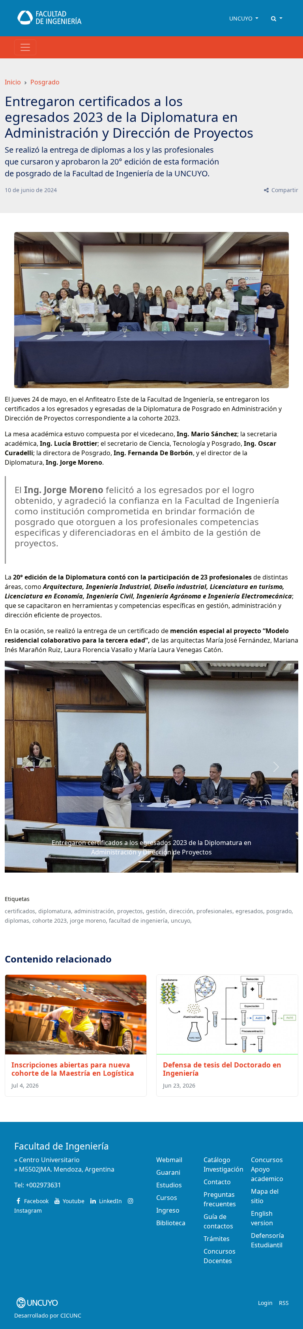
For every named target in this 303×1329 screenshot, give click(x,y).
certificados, (21, 911)
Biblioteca (170, 1223)
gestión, (156, 911)
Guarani (168, 1172)
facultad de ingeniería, (139, 920)
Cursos (166, 1197)
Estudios (169, 1185)
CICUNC (70, 1315)
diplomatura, (55, 911)
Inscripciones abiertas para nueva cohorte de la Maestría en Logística (72, 1069)
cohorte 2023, (50, 920)
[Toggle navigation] (25, 47)
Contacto (217, 1182)
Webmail (169, 1159)
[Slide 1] (159, 861)
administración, (95, 911)
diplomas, (18, 920)
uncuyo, (181, 920)
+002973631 (43, 1185)
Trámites (217, 1238)
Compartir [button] (284, 190)
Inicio (13, 82)
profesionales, (215, 911)
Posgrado (45, 82)
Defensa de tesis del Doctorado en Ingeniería (222, 1069)
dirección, (182, 911)
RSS (284, 1303)
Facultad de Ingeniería (61, 1146)
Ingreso (168, 1210)
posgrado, (279, 911)
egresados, (250, 911)
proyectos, (130, 911)
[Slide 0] (144, 861)
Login (265, 1303)
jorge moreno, (88, 920)
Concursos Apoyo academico (267, 1169)
